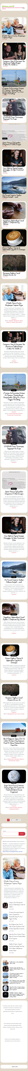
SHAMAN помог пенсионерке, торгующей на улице (13, 118)
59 (17, 820)
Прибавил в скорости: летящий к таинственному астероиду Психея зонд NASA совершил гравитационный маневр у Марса (16, 994)
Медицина (16, 320)
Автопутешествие (13, 413)
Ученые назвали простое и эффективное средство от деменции (13, 248)
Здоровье (5, 216)
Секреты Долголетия (16, 322)
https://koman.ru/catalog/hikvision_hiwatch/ (12, 851)
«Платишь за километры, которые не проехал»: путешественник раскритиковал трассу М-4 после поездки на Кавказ (13, 91)
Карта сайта (15, 1066)
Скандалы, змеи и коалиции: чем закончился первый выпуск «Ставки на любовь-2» (14, 63)
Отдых (4, 31)
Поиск (4, 831)
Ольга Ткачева (20, 713)
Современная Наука (14, 809)
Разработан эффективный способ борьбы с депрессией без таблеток (13, 222)
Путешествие (10, 415)
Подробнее (14, 319)
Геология (11, 807)
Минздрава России (12, 713)
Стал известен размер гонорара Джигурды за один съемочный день (13, 170)
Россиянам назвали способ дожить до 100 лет (11, 274)
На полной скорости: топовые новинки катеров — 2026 (11, 196)
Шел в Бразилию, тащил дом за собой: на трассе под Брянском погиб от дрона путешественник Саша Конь (14, 742)
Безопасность (11, 759)
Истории (17, 759)
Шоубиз (5, 113)
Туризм (17, 760)
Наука (21, 320)
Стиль (4, 191)
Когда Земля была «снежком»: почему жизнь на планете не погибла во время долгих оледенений (14, 789)
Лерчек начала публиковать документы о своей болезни (11, 143)
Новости (8, 322)
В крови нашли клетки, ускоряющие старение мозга (13, 36)
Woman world (8, 6)
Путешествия (17, 415)
